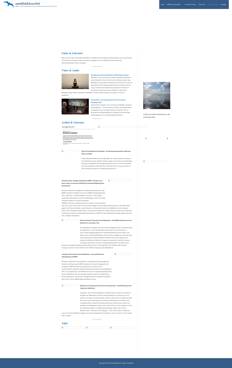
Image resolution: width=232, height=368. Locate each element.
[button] (146, 64)
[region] (116, 22)
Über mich (202, 4)
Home (162, 4)
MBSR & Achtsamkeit (174, 4)
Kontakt (223, 4)
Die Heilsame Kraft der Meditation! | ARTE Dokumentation (110, 75)
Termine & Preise (190, 4)
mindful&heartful (27, 3)
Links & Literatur (213, 4)
